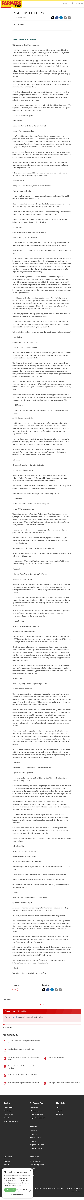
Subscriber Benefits (36, 1114)
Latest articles (8, 1107)
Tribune (32, 1168)
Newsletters (34, 1107)
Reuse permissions (36, 1148)
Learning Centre (9, 1114)
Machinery (59, 1114)
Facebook (7, 1161)
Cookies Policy (58, 1188)
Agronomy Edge (35, 1161)
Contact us (33, 1134)
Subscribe (33, 1141)
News (15, 989)
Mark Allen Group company (33, 1188)
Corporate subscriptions (38, 1118)
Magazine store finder (37, 1145)
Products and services (11, 1121)
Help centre (33, 1131)
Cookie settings (75, 1191)
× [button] (30, 1170)
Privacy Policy (47, 1188)
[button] (17, 1194)
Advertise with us (35, 1138)
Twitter (6, 1165)
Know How (15, 1017)
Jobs (57, 1107)
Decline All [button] (24, 1190)
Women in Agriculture (37, 1165)
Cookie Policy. (19, 1185)
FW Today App (34, 1111)
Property (59, 1111)
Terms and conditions (73, 1188)
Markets (6, 1118)
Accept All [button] (10, 1190)
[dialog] (17, 1183)
